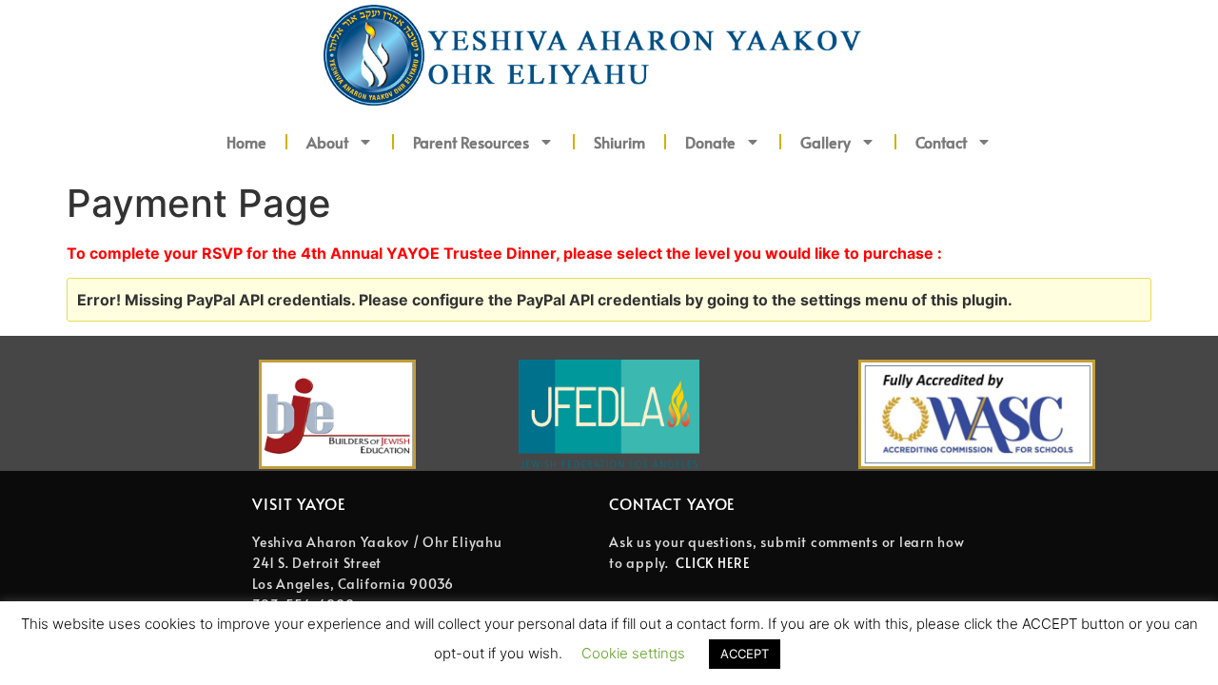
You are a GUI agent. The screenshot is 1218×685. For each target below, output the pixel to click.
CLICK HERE (713, 563)
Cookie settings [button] (633, 653)
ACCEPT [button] (744, 653)
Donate (710, 141)
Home (246, 141)
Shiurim (619, 141)
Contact (941, 141)
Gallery (825, 141)
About (327, 141)
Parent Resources (471, 141)
